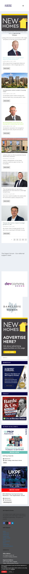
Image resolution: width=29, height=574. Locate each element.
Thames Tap (6, 533)
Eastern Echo (6, 534)
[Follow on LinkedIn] (12, 523)
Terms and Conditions (8, 546)
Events (4, 539)
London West (6, 536)
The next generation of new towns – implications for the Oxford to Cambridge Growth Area (14, 190)
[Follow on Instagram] (10, 523)
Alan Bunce (6, 158)
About (4, 542)
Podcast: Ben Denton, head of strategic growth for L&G (14, 223)
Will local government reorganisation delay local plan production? (13, 58)
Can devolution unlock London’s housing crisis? (14, 90)
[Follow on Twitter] (7, 523)
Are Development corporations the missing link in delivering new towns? (13, 123)
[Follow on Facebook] (4, 523)
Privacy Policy (6, 544)
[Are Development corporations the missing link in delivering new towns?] (14, 113)
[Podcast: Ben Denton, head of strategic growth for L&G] (14, 213)
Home (4, 531)
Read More (6, 68)
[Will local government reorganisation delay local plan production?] (14, 48)
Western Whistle (6, 538)
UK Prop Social (6, 541)
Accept (4, 571)
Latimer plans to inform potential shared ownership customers (14, 155)
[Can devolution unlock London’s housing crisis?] (14, 80)
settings (13, 569)
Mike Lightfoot (7, 61)
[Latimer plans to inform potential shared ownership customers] (14, 145)
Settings (10, 571)
